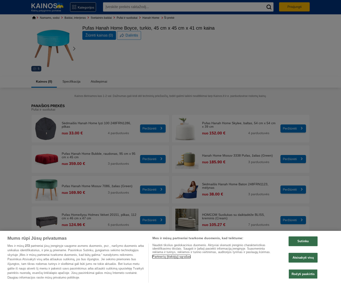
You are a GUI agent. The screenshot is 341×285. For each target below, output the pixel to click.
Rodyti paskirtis (303, 274)
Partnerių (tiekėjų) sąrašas (171, 256)
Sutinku (303, 241)
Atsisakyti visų (303, 257)
